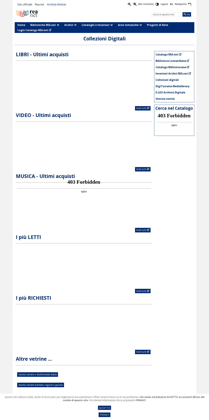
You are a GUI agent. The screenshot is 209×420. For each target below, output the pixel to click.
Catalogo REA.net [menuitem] (167, 54)
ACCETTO (104, 407)
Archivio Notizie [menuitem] (56, 4)
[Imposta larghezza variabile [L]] (171, 4)
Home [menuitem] (21, 25)
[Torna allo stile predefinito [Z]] (189, 4)
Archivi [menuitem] (68, 25)
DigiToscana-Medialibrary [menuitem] (172, 86)
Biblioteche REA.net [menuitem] (43, 25)
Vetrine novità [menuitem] (165, 99)
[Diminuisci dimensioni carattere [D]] (129, 4)
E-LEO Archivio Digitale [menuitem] (170, 92)
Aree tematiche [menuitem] (128, 25)
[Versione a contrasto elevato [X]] (157, 4)
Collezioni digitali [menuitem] (167, 80)
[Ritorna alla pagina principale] (27, 13)
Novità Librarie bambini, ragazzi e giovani (40, 384)
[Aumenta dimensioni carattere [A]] (134, 4)
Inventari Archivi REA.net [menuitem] (172, 73)
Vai (188, 14)
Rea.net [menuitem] (39, 4)
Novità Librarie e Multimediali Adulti (37, 374)
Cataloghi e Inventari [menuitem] (96, 25)
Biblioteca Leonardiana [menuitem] (171, 61)
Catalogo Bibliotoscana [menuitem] (171, 67)
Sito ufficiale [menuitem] (24, 4)
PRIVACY (104, 414)
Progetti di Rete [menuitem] (157, 25)
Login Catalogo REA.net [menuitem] (32, 30)
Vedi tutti (141, 108)
